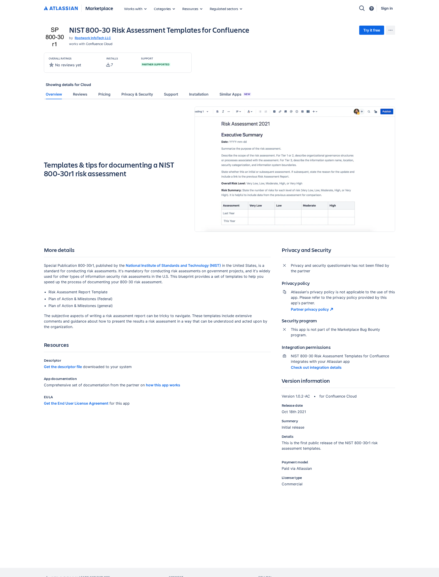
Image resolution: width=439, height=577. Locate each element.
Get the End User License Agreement (76, 403)
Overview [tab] (54, 94)
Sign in (387, 8)
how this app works (163, 385)
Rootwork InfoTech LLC (93, 38)
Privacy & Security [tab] (137, 94)
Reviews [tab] (80, 94)
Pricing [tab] (104, 94)
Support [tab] (171, 94)
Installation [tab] (199, 94)
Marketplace (99, 8)
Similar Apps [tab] (235, 94)
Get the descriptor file (63, 366)
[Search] (362, 8)
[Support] (371, 8)
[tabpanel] (219, 300)
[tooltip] (109, 64)
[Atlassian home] (61, 8)
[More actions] (390, 30)
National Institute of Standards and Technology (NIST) (173, 265)
